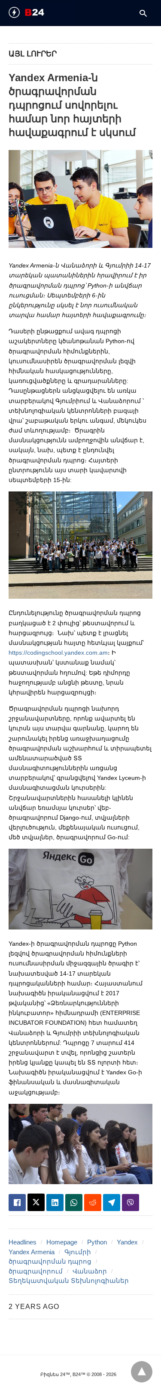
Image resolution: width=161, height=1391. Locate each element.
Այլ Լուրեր (33, 54)
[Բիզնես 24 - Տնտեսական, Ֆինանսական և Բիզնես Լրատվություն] (41, 12)
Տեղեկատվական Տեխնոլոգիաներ (69, 1280)
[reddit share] (92, 1202)
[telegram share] (111, 1202)
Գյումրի (77, 1252)
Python (97, 1242)
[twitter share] (36, 1202)
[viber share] (130, 1202)
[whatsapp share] (73, 1202)
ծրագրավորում (36, 1271)
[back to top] (141, 1371)
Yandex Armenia (32, 1252)
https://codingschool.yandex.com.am (58, 652)
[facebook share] (17, 1202)
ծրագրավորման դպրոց (50, 1261)
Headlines (22, 1242)
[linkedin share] (55, 1202)
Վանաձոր (90, 1271)
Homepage (61, 1242)
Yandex (127, 1242)
